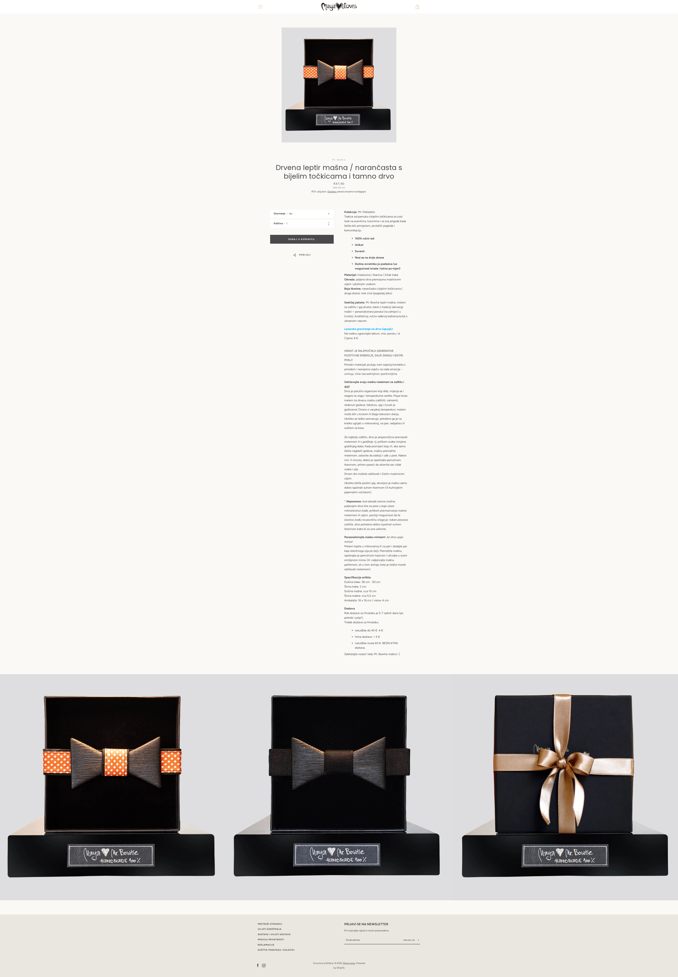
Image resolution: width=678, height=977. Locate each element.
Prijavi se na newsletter (366, 924)
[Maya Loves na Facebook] (258, 965)
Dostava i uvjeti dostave (274, 934)
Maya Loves (349, 963)
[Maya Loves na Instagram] (264, 965)
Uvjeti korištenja (270, 929)
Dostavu (332, 191)
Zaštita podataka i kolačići (276, 950)
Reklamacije (266, 945)
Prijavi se (409, 940)
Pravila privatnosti (271, 939)
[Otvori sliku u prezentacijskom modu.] (339, 85)
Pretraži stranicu (270, 924)
